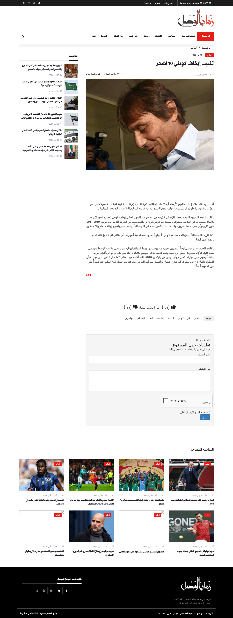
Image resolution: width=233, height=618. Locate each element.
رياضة (146, 36)
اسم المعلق (204, 354)
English (147, 3)
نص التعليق (204, 368)
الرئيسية (205, 36)
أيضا (151, 318)
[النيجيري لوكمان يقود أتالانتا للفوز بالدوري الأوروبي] (41, 490)
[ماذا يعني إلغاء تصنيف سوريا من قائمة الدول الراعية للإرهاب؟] (71, 141)
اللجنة (171, 318)
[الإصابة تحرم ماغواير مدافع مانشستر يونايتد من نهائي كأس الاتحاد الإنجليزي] (91, 490)
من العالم (118, 36)
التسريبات (168, 3)
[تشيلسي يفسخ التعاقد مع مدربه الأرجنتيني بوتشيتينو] (41, 513)
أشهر (196, 318)
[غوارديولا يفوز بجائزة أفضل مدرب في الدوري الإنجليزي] (91, 541)
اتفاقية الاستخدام (187, 613)
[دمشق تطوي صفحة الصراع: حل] (71, 157)
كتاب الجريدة (188, 36)
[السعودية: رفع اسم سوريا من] (71, 93)
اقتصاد (157, 3)
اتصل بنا (161, 613)
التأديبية (160, 318)
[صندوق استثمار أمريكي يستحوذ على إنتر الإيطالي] (141, 513)
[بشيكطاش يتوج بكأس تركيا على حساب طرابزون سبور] (141, 490)
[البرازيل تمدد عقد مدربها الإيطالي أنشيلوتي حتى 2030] (191, 490)
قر (188, 318)
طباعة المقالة (91, 74)
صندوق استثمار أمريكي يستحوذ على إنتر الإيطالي (141, 552)
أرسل (205, 417)
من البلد (133, 36)
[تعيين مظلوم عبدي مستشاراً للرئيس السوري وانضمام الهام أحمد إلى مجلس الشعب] (71, 76)
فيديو (104, 36)
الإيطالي (141, 318)
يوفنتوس (129, 318)
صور (93, 36)
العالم (194, 47)
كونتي (181, 318)
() (166, 306)
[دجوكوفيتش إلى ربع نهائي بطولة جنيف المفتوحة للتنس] (191, 541)
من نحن (200, 613)
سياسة (171, 36)
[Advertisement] (83, 19)
